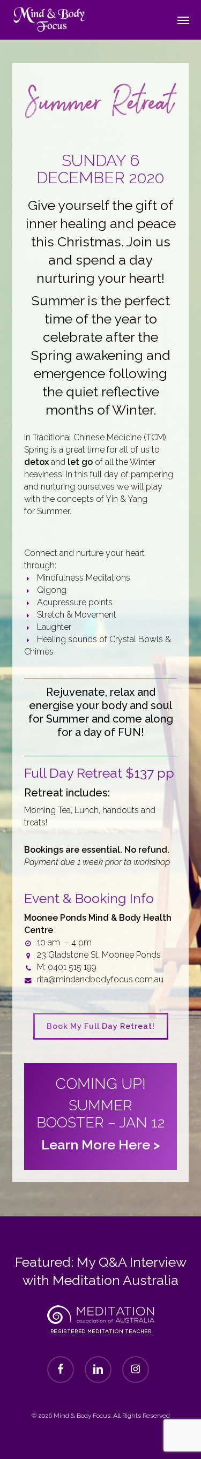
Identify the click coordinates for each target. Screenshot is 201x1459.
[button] (183, 19)
